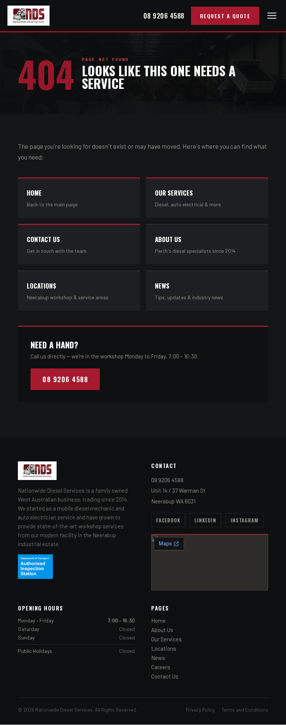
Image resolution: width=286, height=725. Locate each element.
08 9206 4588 (163, 15)
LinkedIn (205, 520)
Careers (160, 667)
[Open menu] (272, 15)
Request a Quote (225, 16)
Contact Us (164, 676)
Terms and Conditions (245, 710)
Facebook (168, 520)
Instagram (244, 520)
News (158, 657)
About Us (162, 629)
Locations (163, 648)
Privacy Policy (200, 710)
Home (158, 620)
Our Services (166, 639)
